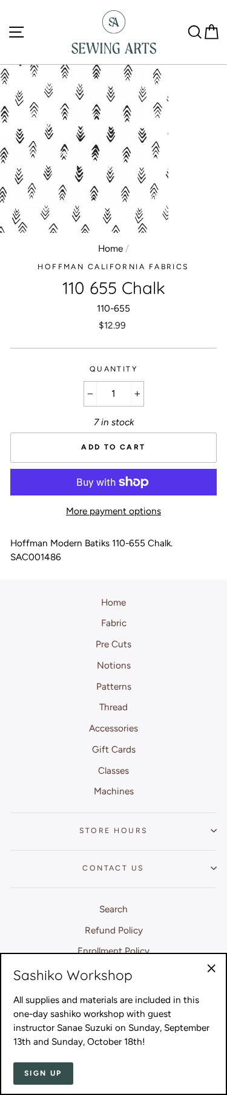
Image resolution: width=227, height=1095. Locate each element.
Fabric (114, 623)
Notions (114, 665)
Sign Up (43, 1073)
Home (110, 248)
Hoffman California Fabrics (113, 266)
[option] (85, 149)
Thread (113, 707)
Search (113, 909)
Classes (113, 770)
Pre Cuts (113, 644)
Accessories (113, 728)
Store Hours (113, 830)
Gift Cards (114, 749)
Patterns (113, 686)
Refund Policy (114, 930)
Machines (114, 791)
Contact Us (113, 867)
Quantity (114, 368)
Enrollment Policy (113, 950)
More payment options (113, 511)
